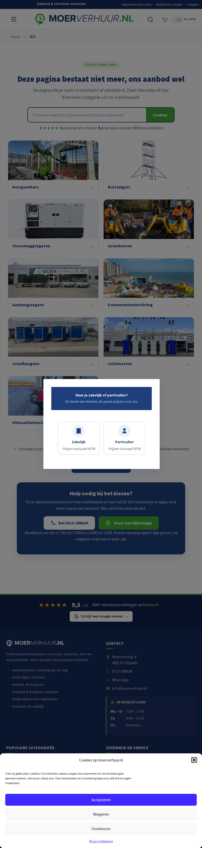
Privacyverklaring (101, 841)
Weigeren (101, 814)
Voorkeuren (101, 828)
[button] (194, 760)
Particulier (124, 445)
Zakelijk (78, 445)
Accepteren (101, 799)
